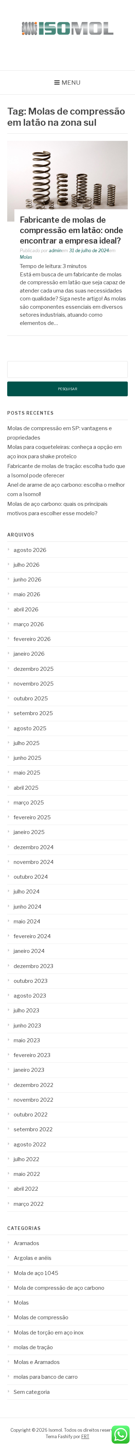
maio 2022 (27, 1174)
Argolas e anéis (32, 1258)
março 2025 (29, 802)
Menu (71, 82)
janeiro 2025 (29, 832)
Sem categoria (32, 1392)
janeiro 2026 (29, 654)
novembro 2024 (34, 862)
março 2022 (29, 1204)
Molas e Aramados (37, 1362)
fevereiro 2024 (32, 936)
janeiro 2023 (29, 1070)
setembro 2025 (33, 713)
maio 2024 (27, 921)
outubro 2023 (31, 981)
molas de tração (33, 1347)
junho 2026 (27, 579)
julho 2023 (26, 1010)
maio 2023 (27, 1040)
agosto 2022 (30, 1144)
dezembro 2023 (33, 966)
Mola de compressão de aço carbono (59, 1288)
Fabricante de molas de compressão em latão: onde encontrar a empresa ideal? (71, 230)
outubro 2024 (31, 877)
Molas (26, 257)
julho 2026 (27, 565)
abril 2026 (26, 609)
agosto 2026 (30, 550)
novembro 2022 (33, 1100)
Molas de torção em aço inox (49, 1332)
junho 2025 (27, 758)
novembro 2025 (34, 684)
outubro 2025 (31, 698)
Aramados (26, 1243)
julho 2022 (26, 1159)
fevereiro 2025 (32, 817)
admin (55, 250)
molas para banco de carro (46, 1377)
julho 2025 (27, 743)
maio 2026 (27, 594)
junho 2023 (27, 1025)
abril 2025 (26, 788)
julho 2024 (27, 891)
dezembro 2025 (34, 669)
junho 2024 (27, 907)
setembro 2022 (33, 1129)
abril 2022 (26, 1189)
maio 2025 (27, 773)
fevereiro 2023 (32, 1055)
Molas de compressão (41, 1317)
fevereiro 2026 (32, 639)
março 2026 (29, 624)
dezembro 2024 (34, 847)
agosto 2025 (30, 728)
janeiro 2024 (29, 951)
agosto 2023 (30, 996)
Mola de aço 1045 (36, 1273)
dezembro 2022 (33, 1085)
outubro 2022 (31, 1114)
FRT (85, 1436)
